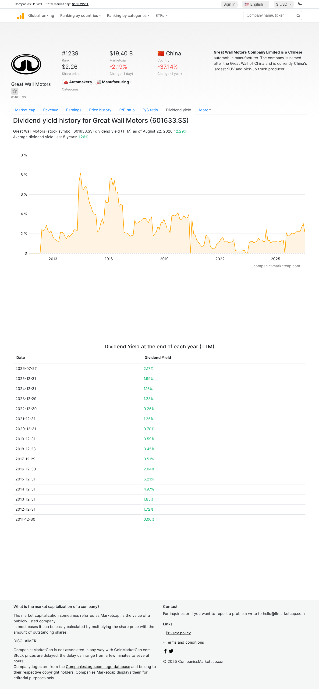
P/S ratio (150, 110)
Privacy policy (178, 633)
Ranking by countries (79, 15)
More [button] (203, 110)
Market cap (25, 110)
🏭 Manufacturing (112, 81)
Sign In (229, 4)
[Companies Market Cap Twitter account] (171, 652)
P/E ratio (127, 110)
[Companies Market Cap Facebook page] (165, 652)
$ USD (282, 4)
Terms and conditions (185, 642)
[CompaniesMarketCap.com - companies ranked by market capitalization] (20, 15)
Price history (100, 110)
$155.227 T (80, 4)
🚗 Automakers (78, 81)
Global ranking (41, 15)
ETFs (160, 15)
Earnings (73, 110)
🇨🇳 (169, 53)
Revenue (50, 110)
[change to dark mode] (300, 4)
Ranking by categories (127, 15)
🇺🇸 (254, 4)
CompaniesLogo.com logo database (98, 666)
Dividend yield (178, 110)
